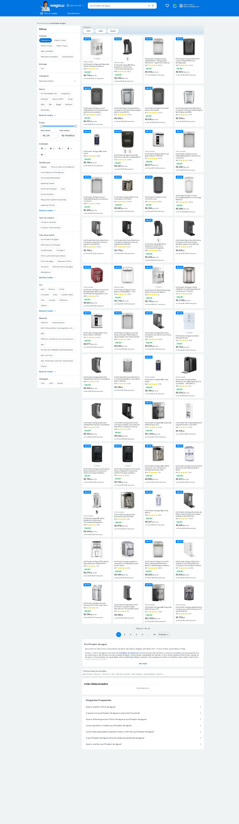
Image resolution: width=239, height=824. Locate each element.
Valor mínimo (45, 130)
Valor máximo (65, 130)
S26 (113, 674)
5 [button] (142, 634)
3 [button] (130, 634)
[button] (149, 5)
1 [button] (118, 634)
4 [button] (136, 634)
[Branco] (127, 59)
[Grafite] (97, 512)
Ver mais (143, 664)
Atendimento (73, 13)
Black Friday (179, 649)
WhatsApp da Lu (143, 688)
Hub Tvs (160, 674)
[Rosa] (130, 151)
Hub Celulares (137, 674)
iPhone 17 (97, 674)
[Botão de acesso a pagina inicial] (52, 5)
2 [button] (124, 634)
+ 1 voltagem (96, 58)
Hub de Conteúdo (123, 674)
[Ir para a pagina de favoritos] (167, 5)
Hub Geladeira (149, 674)
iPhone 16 (106, 674)
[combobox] (122, 5)
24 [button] (154, 634)
